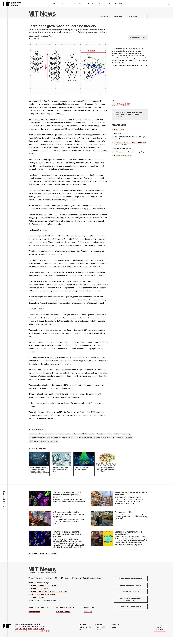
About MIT (118, 4)
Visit (16, 629)
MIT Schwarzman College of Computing (129, 152)
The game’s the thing (124, 512)
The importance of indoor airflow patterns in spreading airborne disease (67, 494)
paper (87, 209)
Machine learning (88, 434)
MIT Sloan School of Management (44, 594)
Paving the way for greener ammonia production (131, 493)
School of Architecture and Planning (45, 585)
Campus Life (96, 4)
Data (109, 434)
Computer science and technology (51, 434)
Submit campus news (131, 592)
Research (65, 4)
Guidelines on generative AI (130, 606)
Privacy (17, 631)
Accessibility (25, 631)
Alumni (110, 4)
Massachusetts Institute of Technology (27, 624)
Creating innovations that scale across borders (128, 533)
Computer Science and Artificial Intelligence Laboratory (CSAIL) (52, 438)
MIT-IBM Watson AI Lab (123, 155)
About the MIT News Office (39, 607)
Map (20, 629)
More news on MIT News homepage (42, 553)
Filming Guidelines (63, 612)
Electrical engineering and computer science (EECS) (95, 438)
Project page (119, 129)
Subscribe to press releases (130, 585)
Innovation (73, 4)
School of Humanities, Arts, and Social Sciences (49, 591)
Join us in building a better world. (160, 627)
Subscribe (106, 16)
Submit (145, 16)
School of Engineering (122, 148)
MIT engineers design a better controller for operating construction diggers (69, 514)
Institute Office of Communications (88, 578)
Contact (41, 629)
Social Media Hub (35, 631)
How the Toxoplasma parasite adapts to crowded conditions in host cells (67, 534)
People (30, 629)
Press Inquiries (34, 612)
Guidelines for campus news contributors (130, 599)
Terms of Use (89, 607)
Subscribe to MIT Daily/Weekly (130, 579)
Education (56, 4)
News (104, 4)
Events (25, 629)
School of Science (38, 597)
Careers (35, 629)
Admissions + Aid (84, 4)
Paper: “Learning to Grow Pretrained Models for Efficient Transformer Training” (130, 114)
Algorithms (101, 434)
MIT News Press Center (65, 607)
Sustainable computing (121, 434)
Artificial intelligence (73, 434)
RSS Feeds (88, 612)
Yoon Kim (117, 133)
